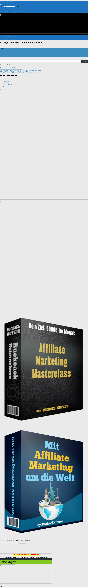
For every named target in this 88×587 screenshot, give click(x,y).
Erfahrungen (6, 81)
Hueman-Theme (22, 543)
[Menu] (0, 4)
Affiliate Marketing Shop (8, 10)
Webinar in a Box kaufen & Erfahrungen (9, 67)
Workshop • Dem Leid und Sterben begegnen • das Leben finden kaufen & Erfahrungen (21, 70)
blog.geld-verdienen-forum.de (7, 1)
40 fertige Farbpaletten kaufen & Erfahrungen (11, 69)
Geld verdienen (6, 83)
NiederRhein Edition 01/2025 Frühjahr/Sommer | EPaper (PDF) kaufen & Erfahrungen (21, 72)
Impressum (5, 86)
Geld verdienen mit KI (8, 84)
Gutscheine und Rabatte (9, 12)
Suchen (2, 59)
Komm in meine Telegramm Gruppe (11, 11)
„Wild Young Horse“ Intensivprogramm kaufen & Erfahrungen (14, 71)
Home (4, 8)
